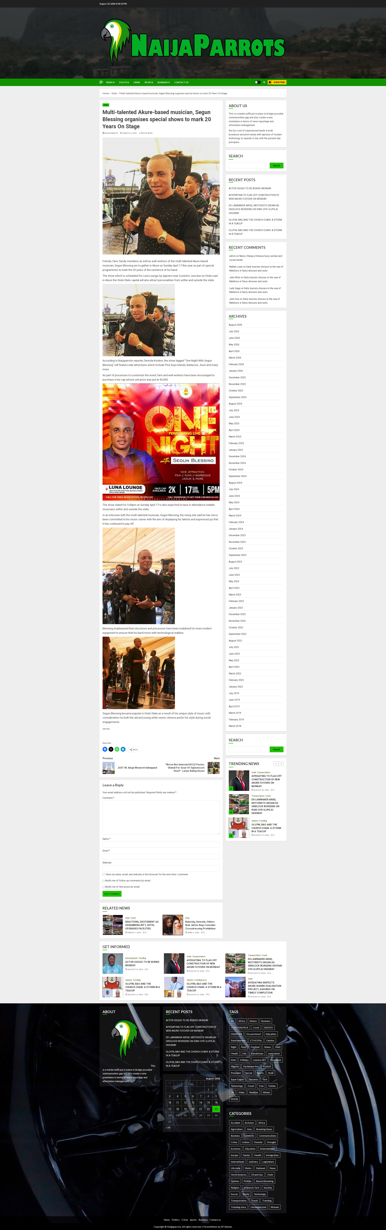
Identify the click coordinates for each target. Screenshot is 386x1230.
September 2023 (238, 555)
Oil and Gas (257, 1174)
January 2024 (236, 528)
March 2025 (235, 436)
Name (106, 839)
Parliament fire (251, 1066)
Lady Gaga (234, 288)
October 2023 (236, 548)
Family (246, 1155)
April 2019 (234, 706)
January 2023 (236, 607)
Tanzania (253, 1079)
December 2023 (237, 535)
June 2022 (234, 653)
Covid (256, 1027)
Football (255, 1046)
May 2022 (234, 660)
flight (233, 1046)
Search (236, 156)
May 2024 (234, 502)
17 (169, 1109)
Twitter (272, 1085)
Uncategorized (258, 1207)
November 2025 (237, 384)
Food (243, 1046)
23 (216, 1109)
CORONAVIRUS (239, 1027)
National (260, 1168)
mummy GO (259, 1059)
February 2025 (236, 443)
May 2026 (234, 344)
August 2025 (235, 403)
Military (244, 1059)
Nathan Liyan (236, 266)
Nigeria (235, 1066)
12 (185, 1102)
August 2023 (235, 561)
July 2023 (234, 568)
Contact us (181, 82)
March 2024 (235, 515)
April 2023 (234, 588)
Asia (249, 1129)
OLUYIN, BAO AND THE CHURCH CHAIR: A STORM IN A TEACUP (266, 781)
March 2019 (235, 713)
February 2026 (236, 364)
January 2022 (236, 686)
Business (163, 82)
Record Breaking (265, 1181)
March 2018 (235, 726)
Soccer (248, 1072)
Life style (235, 1168)
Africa (242, 1020)
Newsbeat (275, 1059)
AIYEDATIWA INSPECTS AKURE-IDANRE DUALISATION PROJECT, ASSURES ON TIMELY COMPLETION (264, 987)
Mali (233, 1059)
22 (208, 1109)
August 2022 (235, 640)
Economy (235, 1148)
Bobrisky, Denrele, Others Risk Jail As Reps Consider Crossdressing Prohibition (200, 925)
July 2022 (234, 647)
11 (177, 1102)
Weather (253, 1092)
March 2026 (235, 357)
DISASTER (236, 1033)
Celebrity (249, 1135)
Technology (237, 1085)
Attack (253, 1020)
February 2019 (236, 719)
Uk (232, 1092)
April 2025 (234, 430)
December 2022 (237, 614)
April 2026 (234, 351)
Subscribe (279, 82)
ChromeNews (210, 1226)
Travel (133, 918)
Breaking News (264, 1129)
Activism (249, 1122)
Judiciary (253, 1161)
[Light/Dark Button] (258, 82)
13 (193, 1102)
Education (271, 1033)
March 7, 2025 (134, 932)
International (237, 1161)
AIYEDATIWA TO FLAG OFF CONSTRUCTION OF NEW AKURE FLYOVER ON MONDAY (203, 963)
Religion (235, 1187)
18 (177, 1109)
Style (106, 105)
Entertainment (258, 822)
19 (185, 1109)
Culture (245, 1142)
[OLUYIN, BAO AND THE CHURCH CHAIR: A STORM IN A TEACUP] (239, 780)
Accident (235, 1122)
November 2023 (237, 542)
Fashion (270, 1040)
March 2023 (235, 594)
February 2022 (236, 680)
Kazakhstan (257, 1053)
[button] (264, 82)
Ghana (267, 1046)
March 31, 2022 (129, 133)
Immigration (272, 1155)
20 (193, 1109)
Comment (108, 797)
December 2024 (237, 456)
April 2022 (234, 666)
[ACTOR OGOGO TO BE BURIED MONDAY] (239, 827)
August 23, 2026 (261, 833)
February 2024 (236, 522)
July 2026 (234, 331)
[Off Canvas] (101, 82)
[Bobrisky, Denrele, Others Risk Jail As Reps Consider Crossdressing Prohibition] (173, 925)
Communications (267, 1135)
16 (216, 1102)
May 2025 (234, 423)
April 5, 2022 (193, 932)
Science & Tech (251, 1187)
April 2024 (234, 509)
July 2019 (234, 693)
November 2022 (237, 620)
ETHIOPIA (256, 1040)
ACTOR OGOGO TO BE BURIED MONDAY (250, 188)
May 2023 (234, 581)
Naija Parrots (111, 133)
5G (232, 1020)
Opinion (255, 773)
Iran (244, 1053)
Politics (124, 82)
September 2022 (238, 634)
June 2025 (234, 417)
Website (107, 862)
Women (275, 1207)
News (109, 82)
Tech (264, 1079)
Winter (266, 1092)
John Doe (234, 299)
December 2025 (237, 377)
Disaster (258, 1142)
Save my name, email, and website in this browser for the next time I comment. (147, 874)
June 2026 (234, 338)
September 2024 (238, 476)
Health (234, 1053)
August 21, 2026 (261, 788)
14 (200, 1102)
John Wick (234, 277)
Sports (149, 82)
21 (200, 1109)
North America (238, 1174)
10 (169, 1102)
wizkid (234, 1098)
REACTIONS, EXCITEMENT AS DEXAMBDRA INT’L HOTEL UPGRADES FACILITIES (142, 925)
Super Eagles (237, 1079)
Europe (234, 1155)
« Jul (168, 1127)
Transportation (198, 956)
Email (106, 850)
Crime (136, 82)
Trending (263, 773)
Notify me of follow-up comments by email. (128, 880)
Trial (261, 1085)
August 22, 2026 (196, 971)
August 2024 (235, 482)
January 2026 (236, 370)
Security (268, 1187)
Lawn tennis (274, 1053)
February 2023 (236, 601)
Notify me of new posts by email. (122, 886)
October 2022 (236, 627)
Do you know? (254, 1033)
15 (208, 1102)
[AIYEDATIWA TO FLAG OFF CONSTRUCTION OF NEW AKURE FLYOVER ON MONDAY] (174, 963)
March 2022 (235, 673)
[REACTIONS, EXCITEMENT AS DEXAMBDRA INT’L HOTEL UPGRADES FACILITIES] (113, 925)
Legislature (268, 1161)
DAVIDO (268, 1027)
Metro (248, 1168)
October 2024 (236, 469)
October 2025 (236, 390)
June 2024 (234, 496)
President (236, 1072)
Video (242, 1092)
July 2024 (234, 489)
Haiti (277, 1046)
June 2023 (234, 574)
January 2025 (236, 449)
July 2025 (234, 410)
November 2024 (237, 463)
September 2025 (238, 397)
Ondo (189, 956)
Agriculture (237, 1129)
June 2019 (234, 699)
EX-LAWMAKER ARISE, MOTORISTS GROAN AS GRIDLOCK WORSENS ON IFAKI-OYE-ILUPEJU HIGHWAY (254, 209)
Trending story (265, 797)
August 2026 (235, 324)
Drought (271, 1142)
